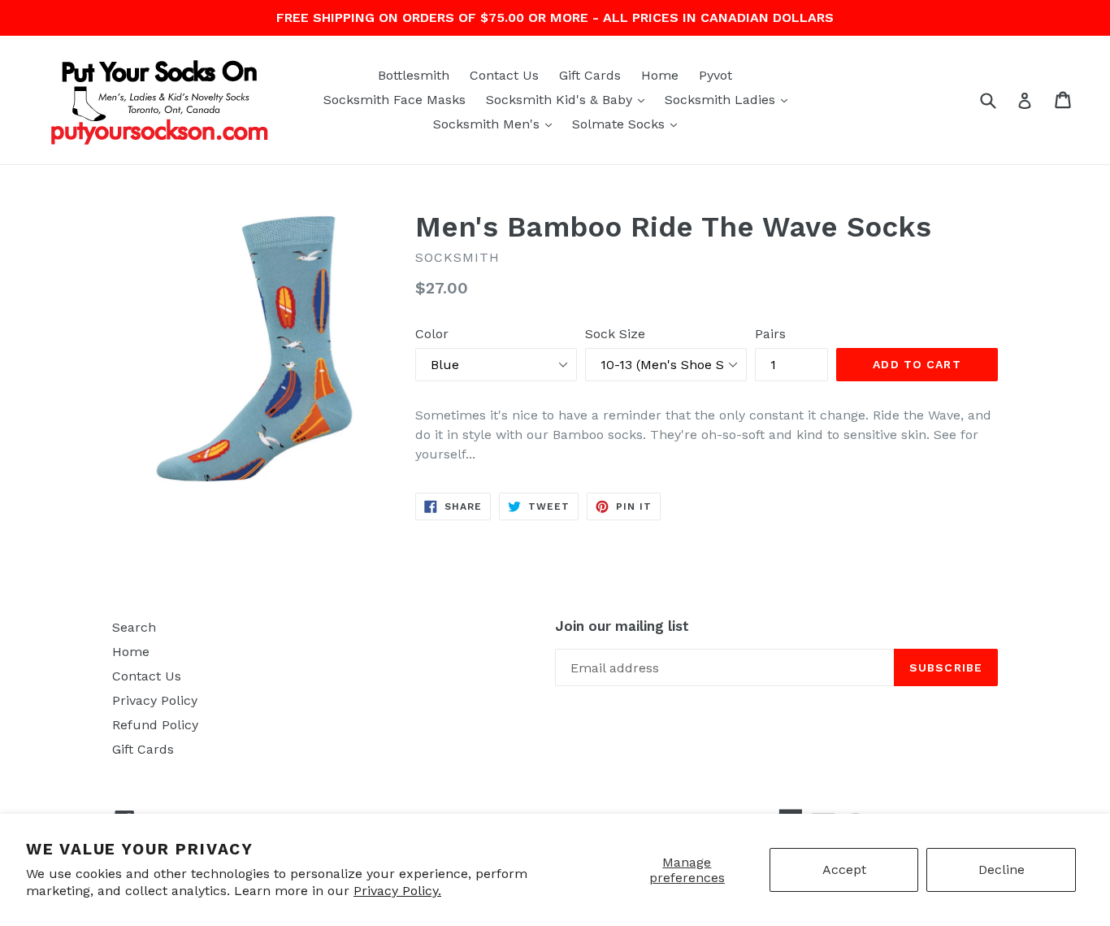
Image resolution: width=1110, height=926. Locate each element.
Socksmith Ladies (730, 99)
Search (134, 627)
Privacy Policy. (397, 890)
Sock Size (615, 333)
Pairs (770, 333)
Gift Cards (590, 75)
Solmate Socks (628, 123)
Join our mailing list (622, 626)
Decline (1001, 869)
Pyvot (715, 75)
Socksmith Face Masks (394, 99)
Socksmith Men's (496, 123)
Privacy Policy (154, 700)
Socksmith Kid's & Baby (569, 99)
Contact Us (504, 75)
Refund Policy (155, 725)
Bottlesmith (413, 75)
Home (660, 75)
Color (432, 333)
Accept (844, 869)
